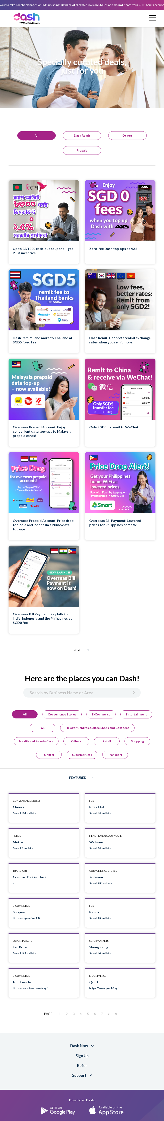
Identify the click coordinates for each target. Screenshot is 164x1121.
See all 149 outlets (24, 953)
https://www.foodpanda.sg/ (30, 988)
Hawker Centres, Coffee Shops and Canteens (97, 728)
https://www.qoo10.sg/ (104, 988)
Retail (106, 741)
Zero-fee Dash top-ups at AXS (113, 249)
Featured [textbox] (77, 777)
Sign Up (82, 1055)
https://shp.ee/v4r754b (27, 918)
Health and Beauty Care (36, 741)
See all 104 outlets (24, 813)
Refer (82, 1065)
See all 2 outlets (23, 848)
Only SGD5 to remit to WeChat (113, 427)
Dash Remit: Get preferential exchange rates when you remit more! (120, 340)
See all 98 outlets (100, 848)
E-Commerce (101, 714)
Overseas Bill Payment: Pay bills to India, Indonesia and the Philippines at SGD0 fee (42, 618)
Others (76, 741)
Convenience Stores (62, 714)
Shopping (137, 741)
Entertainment (136, 714)
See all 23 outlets (100, 918)
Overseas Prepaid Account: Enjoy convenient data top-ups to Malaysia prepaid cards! (42, 431)
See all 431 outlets (100, 883)
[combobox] (82, 777)
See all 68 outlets (100, 813)
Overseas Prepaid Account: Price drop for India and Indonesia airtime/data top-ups (43, 524)
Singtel (49, 754)
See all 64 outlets (100, 953)
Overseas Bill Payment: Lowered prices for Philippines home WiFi (115, 522)
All (25, 714)
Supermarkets (82, 754)
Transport (115, 754)
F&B (42, 728)
